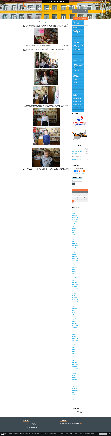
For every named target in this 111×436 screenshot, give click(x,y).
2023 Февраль (75, 329)
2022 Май (74, 314)
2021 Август (74, 297)
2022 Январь (74, 306)
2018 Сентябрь (75, 236)
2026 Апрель (74, 394)
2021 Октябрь (75, 301)
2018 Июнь (74, 234)
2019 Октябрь (75, 260)
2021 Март (74, 290)
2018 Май (74, 232)
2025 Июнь (74, 375)
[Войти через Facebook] (77, 171)
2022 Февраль (75, 308)
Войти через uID (79, 168)
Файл (81, 423)
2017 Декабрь (75, 223)
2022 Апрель (74, 312)
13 (79, 197)
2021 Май (74, 293)
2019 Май (74, 251)
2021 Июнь (74, 295)
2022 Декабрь (75, 325)
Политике (3, 434)
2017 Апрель (74, 210)
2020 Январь (74, 265)
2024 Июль (74, 357)
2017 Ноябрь (74, 221)
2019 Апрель (74, 249)
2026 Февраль (75, 390)
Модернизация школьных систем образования (77, 70)
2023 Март (74, 331)
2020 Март (74, 269)
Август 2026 (79, 190)
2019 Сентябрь (75, 258)
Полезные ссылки (77, 104)
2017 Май (74, 211)
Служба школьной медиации (77, 95)
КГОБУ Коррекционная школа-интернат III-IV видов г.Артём (39, 5)
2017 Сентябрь (75, 217)
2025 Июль (74, 377)
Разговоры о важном (76, 159)
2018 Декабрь (75, 241)
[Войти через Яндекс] (79, 171)
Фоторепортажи (75, 148)
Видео (73, 157)
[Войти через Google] (82, 171)
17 (72, 199)
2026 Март (74, 392)
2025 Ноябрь (74, 385)
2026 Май (74, 396)
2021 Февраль (75, 288)
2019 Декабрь (75, 264)
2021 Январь (74, 286)
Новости (73, 155)
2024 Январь (74, 345)
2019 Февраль (75, 245)
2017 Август (74, 215)
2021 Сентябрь (75, 299)
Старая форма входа (79, 173)
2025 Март (74, 370)
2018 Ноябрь (74, 239)
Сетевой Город (83, 18)
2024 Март (74, 349)
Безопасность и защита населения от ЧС (77, 60)
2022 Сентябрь (75, 319)
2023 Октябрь (75, 340)
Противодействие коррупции (77, 53)
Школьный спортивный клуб (77, 91)
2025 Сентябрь (75, 381)
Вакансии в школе (77, 101)
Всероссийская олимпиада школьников (76, 75)
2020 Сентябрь (75, 278)
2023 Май (74, 334)
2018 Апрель (74, 230)
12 (77, 197)
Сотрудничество (76, 49)
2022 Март (74, 310)
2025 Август (74, 379)
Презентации (74, 149)
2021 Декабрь (75, 304)
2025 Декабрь (75, 386)
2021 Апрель (74, 291)
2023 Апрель (74, 332)
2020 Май (74, 273)
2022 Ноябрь (74, 323)
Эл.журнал (77, 18)
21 (81, 199)
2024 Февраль (75, 347)
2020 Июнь (74, 275)
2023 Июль (74, 336)
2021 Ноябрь (74, 303)
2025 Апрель (74, 371)
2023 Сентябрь (75, 338)
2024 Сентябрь (75, 358)
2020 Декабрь (75, 284)
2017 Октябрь (75, 219)
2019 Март (74, 247)
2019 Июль (74, 254)
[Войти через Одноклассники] (84, 171)
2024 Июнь (74, 355)
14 (81, 197)
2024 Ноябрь (74, 362)
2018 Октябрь (75, 238)
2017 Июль (74, 213)
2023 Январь (74, 327)
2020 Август (74, 277)
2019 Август (74, 256)
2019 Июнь (74, 252)
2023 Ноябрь (74, 342)
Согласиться (103, 433)
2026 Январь (74, 388)
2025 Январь (74, 366)
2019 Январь (74, 243)
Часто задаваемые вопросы (77, 108)
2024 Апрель (74, 351)
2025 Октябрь (75, 383)
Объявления (74, 153)
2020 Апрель (74, 271)
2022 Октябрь (75, 321)
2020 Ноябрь (74, 282)
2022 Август (74, 318)
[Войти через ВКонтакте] (75, 171)
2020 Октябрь (75, 280)
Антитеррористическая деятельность (78, 56)
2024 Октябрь (75, 360)
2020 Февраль (75, 267)
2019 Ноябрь (74, 262)
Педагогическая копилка (77, 151)
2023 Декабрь (75, 344)
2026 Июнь (74, 398)
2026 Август (74, 399)
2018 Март (74, 228)
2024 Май (74, 353)
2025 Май (74, 373)
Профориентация (77, 98)
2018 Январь (74, 224)
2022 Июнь (74, 316)
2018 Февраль (75, 226)
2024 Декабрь (75, 364)
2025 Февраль (75, 368)
